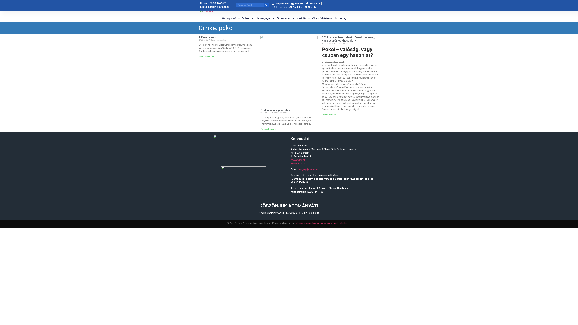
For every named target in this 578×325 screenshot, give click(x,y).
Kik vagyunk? (229, 18)
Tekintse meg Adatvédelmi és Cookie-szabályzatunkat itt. (323, 223)
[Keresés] (266, 5)
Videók (246, 18)
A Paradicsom (207, 37)
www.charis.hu (298, 163)
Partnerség (340, 18)
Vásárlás (301, 18)
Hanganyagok (263, 18)
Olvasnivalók (284, 18)
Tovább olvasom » (206, 56)
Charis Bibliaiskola (322, 18)
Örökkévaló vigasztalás (275, 110)
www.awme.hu (298, 160)
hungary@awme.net (308, 169)
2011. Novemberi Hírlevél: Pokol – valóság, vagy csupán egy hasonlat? (348, 39)
